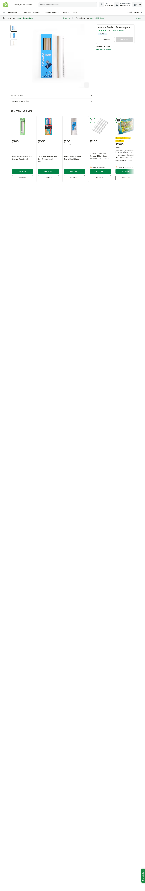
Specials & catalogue (31, 12)
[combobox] (68, 4)
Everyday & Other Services (23, 5)
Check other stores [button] (103, 49)
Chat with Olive (143, 875)
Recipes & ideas (51, 12)
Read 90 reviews (118, 30)
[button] (14, 28)
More (75, 12)
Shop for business (133, 12)
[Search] (94, 4)
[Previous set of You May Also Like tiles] (126, 111)
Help (65, 12)
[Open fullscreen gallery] (86, 85)
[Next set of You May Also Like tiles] (131, 111)
